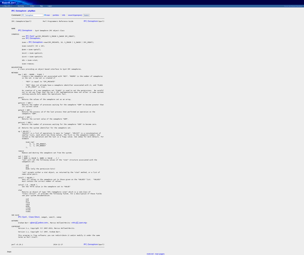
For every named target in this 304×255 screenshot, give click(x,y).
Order (32, 6)
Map (41, 6)
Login (50, 6)
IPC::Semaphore (91, 21)
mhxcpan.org (79, 223)
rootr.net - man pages (155, 254)
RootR (7, 6)
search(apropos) (75, 15)
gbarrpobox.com (39, 223)
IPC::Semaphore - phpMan (23, 11)
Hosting (21, 6)
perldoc (56, 15)
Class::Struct (34, 217)
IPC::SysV (30, 36)
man (48, 15)
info (63, 15)
